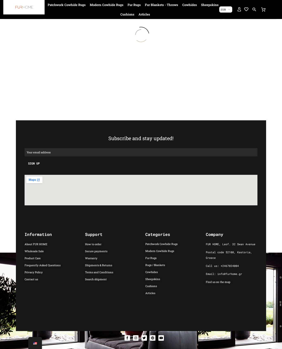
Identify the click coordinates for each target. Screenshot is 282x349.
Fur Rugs (134, 5)
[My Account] (239, 9)
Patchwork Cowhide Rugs (67, 5)
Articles (144, 14)
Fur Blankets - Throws (161, 5)
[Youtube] (161, 338)
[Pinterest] (152, 338)
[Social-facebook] (127, 338)
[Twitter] (144, 338)
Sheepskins (210, 5)
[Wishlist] (246, 9)
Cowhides (189, 5)
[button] (254, 9)
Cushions (127, 14)
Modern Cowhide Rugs (106, 5)
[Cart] (263, 9)
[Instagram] (136, 338)
